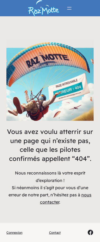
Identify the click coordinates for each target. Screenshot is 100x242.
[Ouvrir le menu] (69, 8)
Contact (55, 233)
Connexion (14, 233)
